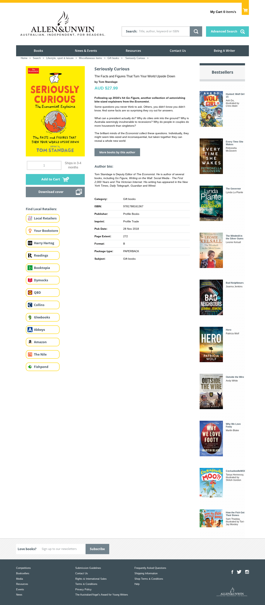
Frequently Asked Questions (150, 568)
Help (136, 584)
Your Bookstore (46, 231)
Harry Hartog (44, 243)
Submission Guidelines (88, 568)
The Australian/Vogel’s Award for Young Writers (101, 594)
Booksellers (22, 573)
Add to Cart (50, 179)
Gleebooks (42, 317)
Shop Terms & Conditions (148, 578)
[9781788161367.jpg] (55, 111)
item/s (223, 11)
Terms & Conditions (86, 584)
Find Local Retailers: (41, 209)
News (19, 594)
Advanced (224, 31)
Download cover (50, 192)
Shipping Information (146, 573)
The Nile (40, 354)
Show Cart (245, 9)
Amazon (40, 342)
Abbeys (39, 330)
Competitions (23, 568)
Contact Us (178, 51)
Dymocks (41, 280)
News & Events (86, 51)
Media (19, 578)
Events (20, 589)
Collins (39, 305)
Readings (41, 255)
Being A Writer (224, 51)
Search (131, 31)
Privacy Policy (83, 589)
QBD (37, 292)
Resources (133, 51)
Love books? (27, 549)
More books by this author (117, 152)
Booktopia (42, 268)
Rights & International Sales (91, 578)
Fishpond (41, 367)
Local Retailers (45, 218)
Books (38, 51)
